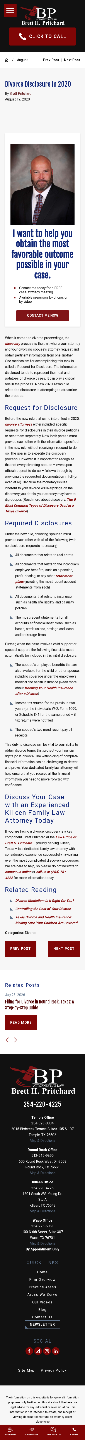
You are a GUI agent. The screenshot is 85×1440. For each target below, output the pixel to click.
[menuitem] (42, 1272)
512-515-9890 (42, 1155)
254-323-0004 (42, 1123)
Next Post (64, 949)
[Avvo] (38, 1351)
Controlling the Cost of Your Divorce (43, 909)
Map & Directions (43, 1140)
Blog (42, 1310)
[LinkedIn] (56, 1351)
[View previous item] (7, 1040)
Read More (21, 1022)
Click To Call (47, 36)
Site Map (26, 1370)
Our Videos (42, 1302)
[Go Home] (8, 60)
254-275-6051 (42, 1226)
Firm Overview (42, 1279)
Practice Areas (42, 1287)
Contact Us (42, 1317)
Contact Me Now (42, 315)
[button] (10, 10)
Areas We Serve (42, 1294)
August (22, 60)
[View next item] (15, 1040)
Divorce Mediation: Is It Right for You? (44, 901)
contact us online (18, 872)
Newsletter (42, 1324)
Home (42, 1272)
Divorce (30, 933)
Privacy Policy (54, 1370)
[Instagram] (47, 1351)
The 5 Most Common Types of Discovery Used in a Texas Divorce (40, 505)
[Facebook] (29, 1351)
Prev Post (20, 949)
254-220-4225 (42, 1104)
